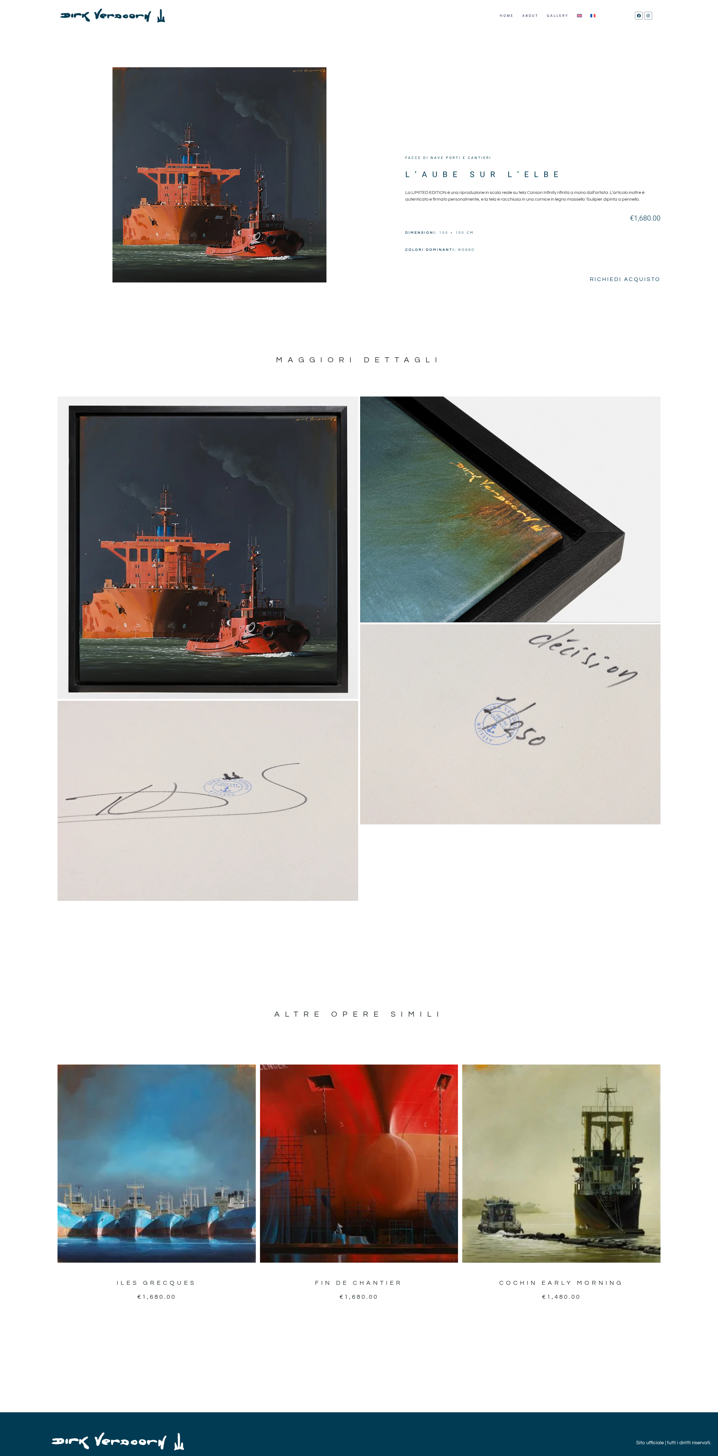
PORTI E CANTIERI (468, 157)
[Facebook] (639, 16)
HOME (507, 15)
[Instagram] (648, 16)
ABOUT (530, 15)
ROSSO (466, 250)
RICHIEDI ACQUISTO (625, 279)
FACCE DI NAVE (424, 157)
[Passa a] (579, 15)
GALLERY (558, 15)
